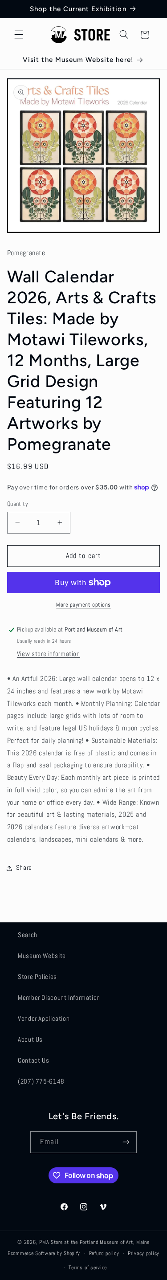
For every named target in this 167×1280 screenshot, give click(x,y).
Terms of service (88, 1267)
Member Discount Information (59, 998)
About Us (30, 1039)
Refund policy (104, 1253)
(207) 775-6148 (41, 1081)
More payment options (83, 604)
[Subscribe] (126, 1142)
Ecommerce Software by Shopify (44, 1253)
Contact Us (33, 1060)
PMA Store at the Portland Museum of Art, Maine (94, 1242)
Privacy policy (143, 1253)
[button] (18, 34)
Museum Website (42, 956)
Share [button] (24, 868)
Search (27, 935)
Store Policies (37, 977)
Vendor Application (43, 1019)
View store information (48, 654)
